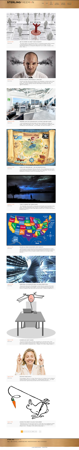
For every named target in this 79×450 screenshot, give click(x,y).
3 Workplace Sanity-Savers (27, 340)
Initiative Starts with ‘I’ (25, 376)
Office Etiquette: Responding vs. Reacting (31, 79)
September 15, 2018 (10, 204)
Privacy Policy (44, 447)
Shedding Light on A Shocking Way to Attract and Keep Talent (35, 121)
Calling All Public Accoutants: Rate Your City (31, 247)
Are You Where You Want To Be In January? (31, 41)
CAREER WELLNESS (23, 441)
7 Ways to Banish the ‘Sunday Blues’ (29, 204)
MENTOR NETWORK (32, 441)
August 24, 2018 (10, 284)
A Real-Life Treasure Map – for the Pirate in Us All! (33, 167)
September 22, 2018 (10, 167)
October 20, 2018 (10, 41)
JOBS (8, 441)
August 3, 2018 (10, 421)
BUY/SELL (15, 441)
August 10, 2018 (10, 376)
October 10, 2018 (10, 79)
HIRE (11, 441)
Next (33, 431)
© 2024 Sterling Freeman (36, 447)
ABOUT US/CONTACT (42, 441)
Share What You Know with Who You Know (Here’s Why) (34, 284)
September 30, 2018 (10, 121)
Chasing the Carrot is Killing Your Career (31, 422)
